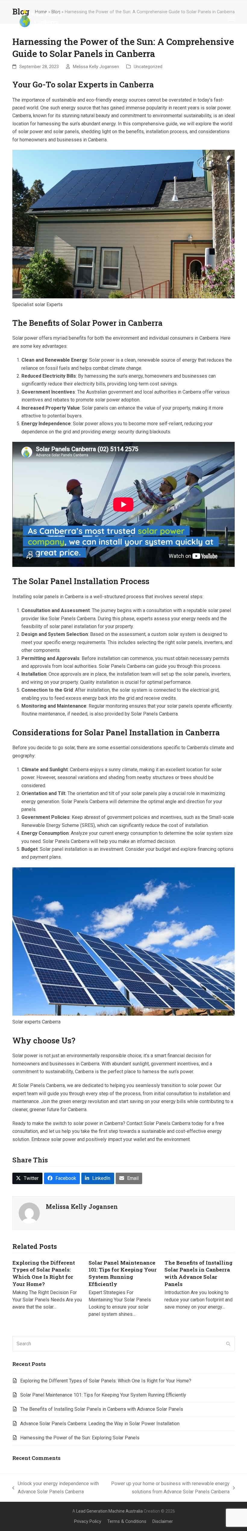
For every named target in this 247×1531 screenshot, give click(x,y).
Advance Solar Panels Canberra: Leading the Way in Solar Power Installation (100, 1423)
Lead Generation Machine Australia (109, 1511)
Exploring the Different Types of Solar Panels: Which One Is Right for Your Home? (43, 1273)
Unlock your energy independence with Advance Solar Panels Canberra (55, 1488)
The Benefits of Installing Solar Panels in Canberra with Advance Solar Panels (198, 1273)
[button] (231, 17)
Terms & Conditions (126, 1521)
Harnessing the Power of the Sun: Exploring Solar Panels (79, 1438)
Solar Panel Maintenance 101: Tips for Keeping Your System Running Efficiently (123, 1273)
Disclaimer (162, 1521)
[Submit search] (228, 1344)
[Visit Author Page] (29, 1213)
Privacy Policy (87, 1521)
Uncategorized (148, 66)
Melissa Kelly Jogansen (96, 66)
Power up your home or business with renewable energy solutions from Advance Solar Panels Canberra (168, 1488)
